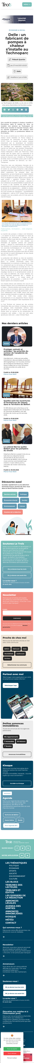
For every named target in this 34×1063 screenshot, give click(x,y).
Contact (10, 923)
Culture (13, 879)
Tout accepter (12, 1049)
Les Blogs (11, 882)
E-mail (5, 609)
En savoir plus (7, 584)
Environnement (17, 876)
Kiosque (10, 917)
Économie (14, 868)
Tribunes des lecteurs (13, 886)
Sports (12, 871)
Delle (19, 71)
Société (6, 343)
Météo (9, 920)
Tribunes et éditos (12, 891)
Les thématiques (16, 863)
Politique (14, 865)
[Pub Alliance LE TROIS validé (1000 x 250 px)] (17, 23)
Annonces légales (11, 902)
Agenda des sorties (13, 907)
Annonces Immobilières (13, 912)
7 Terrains (8, 746)
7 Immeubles (9, 741)
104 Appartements (11, 737)
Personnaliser (12, 1058)
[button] (4, 110)
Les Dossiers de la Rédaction (15, 896)
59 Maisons (21, 741)
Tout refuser (12, 1053)
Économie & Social (17, 30)
